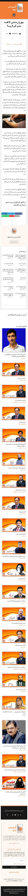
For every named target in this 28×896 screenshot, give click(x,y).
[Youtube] (15, 815)
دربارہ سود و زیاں (22, 579)
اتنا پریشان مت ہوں (21, 534)
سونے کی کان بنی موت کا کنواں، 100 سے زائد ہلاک (8, 294)
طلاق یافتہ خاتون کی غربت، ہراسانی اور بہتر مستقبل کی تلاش (7, 279)
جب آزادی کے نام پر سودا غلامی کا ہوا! (21, 287)
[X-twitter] (18, 815)
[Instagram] (7, 815)
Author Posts (14, 242)
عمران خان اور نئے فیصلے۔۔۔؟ (18, 623)
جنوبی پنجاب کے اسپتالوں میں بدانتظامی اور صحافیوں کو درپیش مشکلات (20, 256)
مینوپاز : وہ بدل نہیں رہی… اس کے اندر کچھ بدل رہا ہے (14, 713)
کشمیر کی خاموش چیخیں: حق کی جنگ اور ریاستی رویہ (16, 793)
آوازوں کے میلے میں (21, 689)
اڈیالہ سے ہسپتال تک (20, 645)
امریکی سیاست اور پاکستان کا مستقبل (17, 667)
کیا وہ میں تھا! (22, 512)
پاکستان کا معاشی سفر (8, 263)
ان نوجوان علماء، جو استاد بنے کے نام (8, 287)
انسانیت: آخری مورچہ (21, 490)
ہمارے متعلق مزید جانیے (14, 843)
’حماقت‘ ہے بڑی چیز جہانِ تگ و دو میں (16, 601)
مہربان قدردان (23, 278)
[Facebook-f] (21, 815)
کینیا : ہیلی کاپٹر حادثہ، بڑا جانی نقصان (20, 294)
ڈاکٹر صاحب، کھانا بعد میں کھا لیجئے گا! (7, 255)
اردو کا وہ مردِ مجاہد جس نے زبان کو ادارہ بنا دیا (15, 770)
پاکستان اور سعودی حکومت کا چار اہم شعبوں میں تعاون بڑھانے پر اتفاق (7, 270)
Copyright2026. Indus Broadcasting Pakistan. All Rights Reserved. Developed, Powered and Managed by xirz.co (14, 891)
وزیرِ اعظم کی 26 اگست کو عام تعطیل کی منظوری (20, 270)
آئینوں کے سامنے (22, 263)
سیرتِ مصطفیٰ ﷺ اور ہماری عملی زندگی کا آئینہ (14, 557)
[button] (14, 15)
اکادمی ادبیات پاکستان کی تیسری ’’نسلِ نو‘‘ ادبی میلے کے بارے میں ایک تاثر (14, 747)
